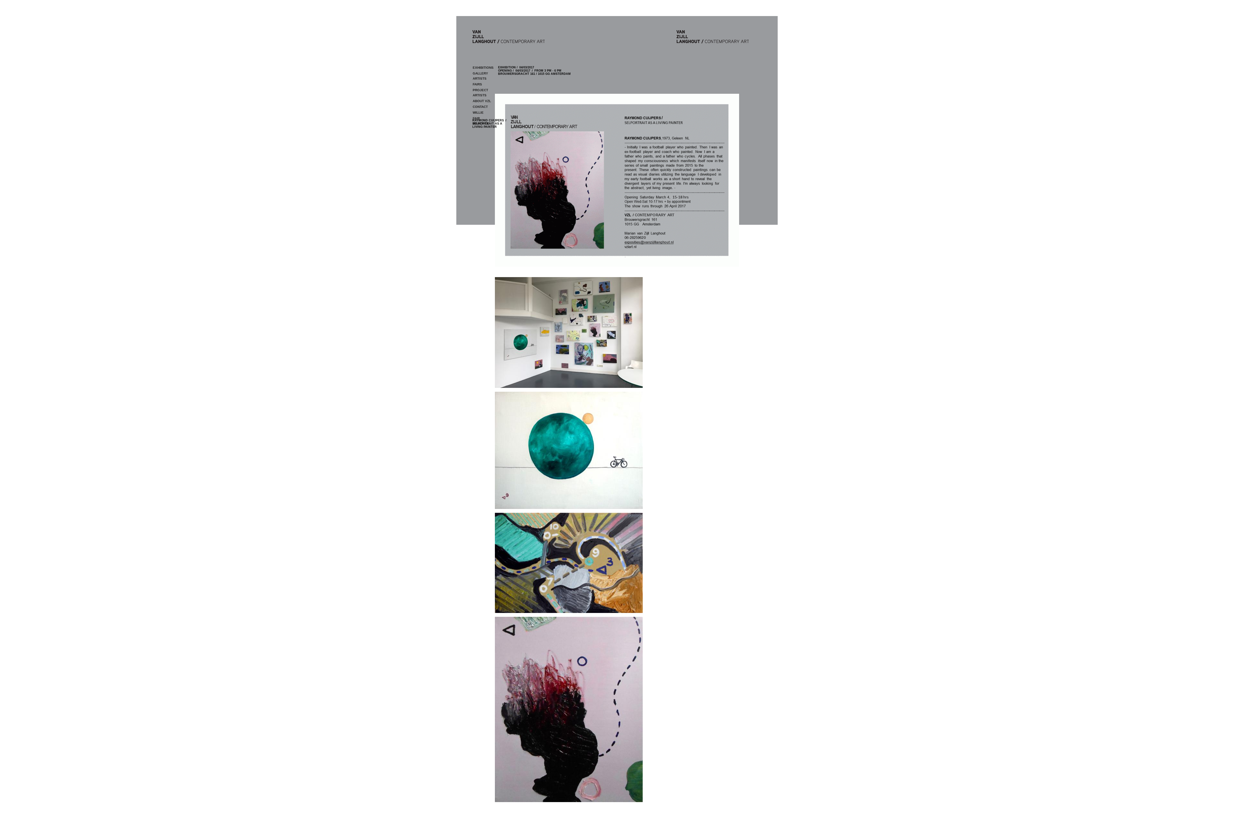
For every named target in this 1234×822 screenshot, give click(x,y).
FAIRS (477, 84)
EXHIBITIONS (483, 67)
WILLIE (478, 112)
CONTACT (480, 107)
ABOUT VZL (482, 101)
